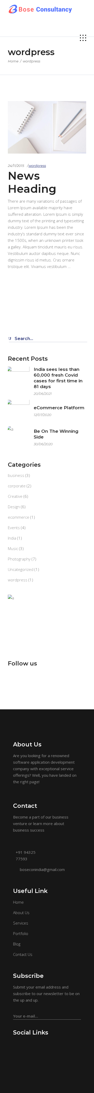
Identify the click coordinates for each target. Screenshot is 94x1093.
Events (14, 527)
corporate (17, 485)
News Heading (32, 182)
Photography (19, 559)
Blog (16, 943)
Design (14, 506)
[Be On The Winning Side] (19, 437)
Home (13, 61)
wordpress (37, 165)
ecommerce (18, 517)
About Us (21, 912)
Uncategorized (20, 569)
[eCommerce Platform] (19, 411)
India (12, 538)
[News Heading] (47, 127)
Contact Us (22, 954)
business (16, 475)
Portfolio (20, 933)
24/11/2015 (16, 165)
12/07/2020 (42, 415)
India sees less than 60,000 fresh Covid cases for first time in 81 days (58, 378)
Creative (15, 496)
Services (20, 923)
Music (13, 548)
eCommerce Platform (59, 407)
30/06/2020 (43, 444)
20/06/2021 (43, 393)
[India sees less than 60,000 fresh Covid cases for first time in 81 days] (19, 378)
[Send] (78, 1013)
